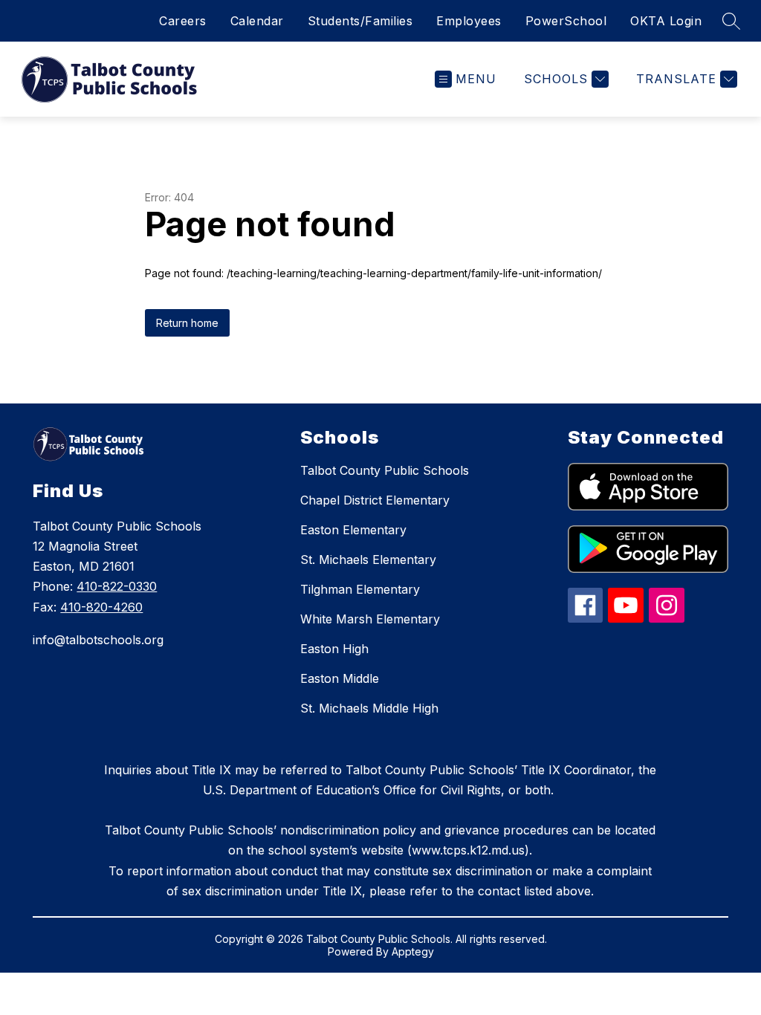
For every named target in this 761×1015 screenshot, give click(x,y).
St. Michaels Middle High (369, 708)
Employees (469, 20)
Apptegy (413, 951)
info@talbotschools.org (98, 639)
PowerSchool (566, 20)
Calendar (257, 20)
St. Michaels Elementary (368, 559)
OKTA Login (666, 20)
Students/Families (360, 20)
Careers (183, 20)
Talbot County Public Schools (384, 470)
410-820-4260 (101, 607)
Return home (187, 323)
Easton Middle (339, 678)
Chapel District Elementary (375, 500)
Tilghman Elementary (360, 589)
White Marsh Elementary (370, 619)
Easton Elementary (353, 529)
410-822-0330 (117, 586)
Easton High (334, 648)
